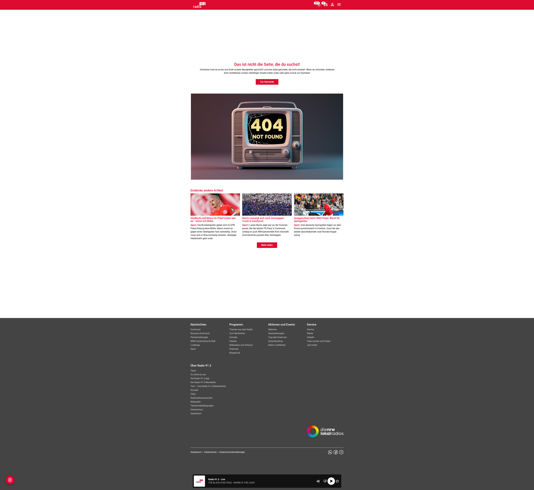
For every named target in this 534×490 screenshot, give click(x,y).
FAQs (193, 394)
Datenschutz (197, 409)
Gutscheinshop (275, 341)
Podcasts (233, 349)
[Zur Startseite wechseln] (199, 5)
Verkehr (310, 337)
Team (193, 370)
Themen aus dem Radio (241, 329)
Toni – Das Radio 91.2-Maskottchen (208, 386)
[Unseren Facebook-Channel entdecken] (335, 452)
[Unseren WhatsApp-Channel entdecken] (330, 452)
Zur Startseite (267, 82)
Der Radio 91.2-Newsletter (203, 382)
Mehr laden (267, 245)
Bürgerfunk (234, 353)
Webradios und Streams (241, 345)
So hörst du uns (198, 374)
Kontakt (194, 390)
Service (310, 329)
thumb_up (337, 481)
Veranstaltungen (276, 333)
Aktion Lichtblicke (276, 345)
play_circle (331, 481)
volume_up (318, 481)
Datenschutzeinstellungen (232, 452)
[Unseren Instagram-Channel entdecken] (341, 452)
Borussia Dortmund (200, 333)
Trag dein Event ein (277, 337)
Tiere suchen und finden (318, 341)
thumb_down (325, 481)
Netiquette (196, 401)
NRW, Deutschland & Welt (203, 341)
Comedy (233, 337)
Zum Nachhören (237, 333)
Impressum (196, 413)
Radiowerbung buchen (201, 398)
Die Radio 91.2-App (200, 378)
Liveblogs (195, 345)
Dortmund (195, 329)
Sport (193, 349)
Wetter (310, 333)
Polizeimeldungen (199, 337)
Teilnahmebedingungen (202, 405)
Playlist (233, 341)
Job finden (312, 345)
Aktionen (272, 329)
